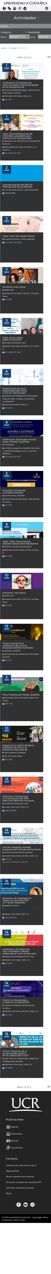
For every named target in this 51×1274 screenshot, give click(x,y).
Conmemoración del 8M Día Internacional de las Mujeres (17, 186)
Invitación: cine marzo (14, 287)
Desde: (3, 37)
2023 (20, 48)
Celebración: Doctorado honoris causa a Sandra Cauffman (19, 440)
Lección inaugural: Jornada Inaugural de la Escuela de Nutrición (21, 848)
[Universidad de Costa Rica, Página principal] (25, 2)
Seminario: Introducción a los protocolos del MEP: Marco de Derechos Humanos (18, 798)
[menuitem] (12, 1127)
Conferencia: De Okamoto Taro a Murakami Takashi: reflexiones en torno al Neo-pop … (20, 951)
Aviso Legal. (37, 1217)
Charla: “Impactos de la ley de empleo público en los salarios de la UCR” (15, 1053)
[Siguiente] (48, 56)
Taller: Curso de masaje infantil (18, 236)
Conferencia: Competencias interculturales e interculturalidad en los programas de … (20, 85)
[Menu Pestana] (24, 8)
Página (20, 57)
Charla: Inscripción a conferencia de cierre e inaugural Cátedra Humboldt (17, 645)
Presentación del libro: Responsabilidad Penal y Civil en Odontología (14, 390)
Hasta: (33, 37)
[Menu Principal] (46, 8)
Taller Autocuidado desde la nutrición (12, 338)
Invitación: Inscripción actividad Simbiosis (14, 491)
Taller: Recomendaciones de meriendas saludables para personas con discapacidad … (17, 136)
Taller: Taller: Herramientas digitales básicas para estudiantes (20, 542)
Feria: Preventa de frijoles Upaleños (20, 695)
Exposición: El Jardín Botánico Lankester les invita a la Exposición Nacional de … (18, 747)
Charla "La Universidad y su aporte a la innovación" (16, 1001)
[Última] (49, 56)
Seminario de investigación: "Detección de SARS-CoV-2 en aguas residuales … (17, 900)
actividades (13, 48)
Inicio (5, 48)
